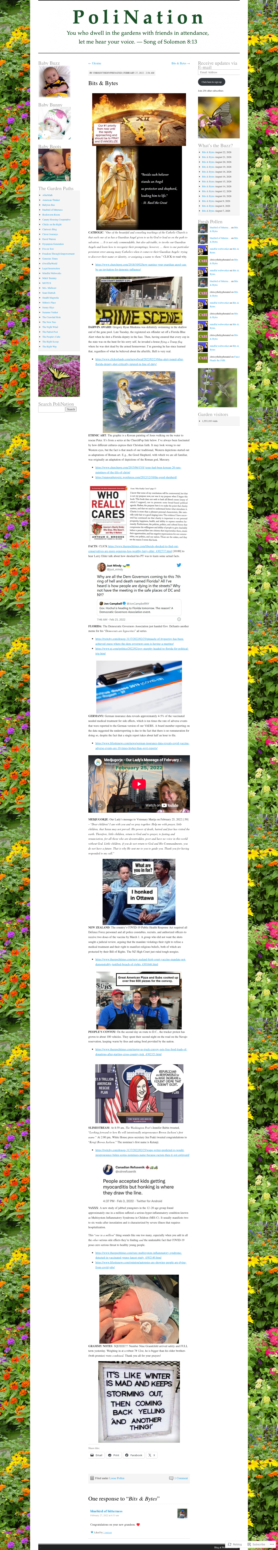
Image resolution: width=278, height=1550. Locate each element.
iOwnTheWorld (49, 263)
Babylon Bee (48, 204)
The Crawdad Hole (51, 317)
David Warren (49, 239)
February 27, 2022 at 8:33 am (104, 1515)
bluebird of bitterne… (220, 227)
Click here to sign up (212, 81)
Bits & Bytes (181, 63)
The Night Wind (50, 326)
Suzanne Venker (50, 312)
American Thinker (51, 199)
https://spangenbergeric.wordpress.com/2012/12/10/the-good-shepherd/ (136, 477)
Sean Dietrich (48, 292)
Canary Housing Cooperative (56, 219)
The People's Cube (51, 336)
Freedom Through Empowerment (58, 253)
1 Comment (181, 1478)
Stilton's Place (49, 302)
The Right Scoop (50, 341)
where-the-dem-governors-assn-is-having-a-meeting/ (144, 644)
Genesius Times (50, 258)
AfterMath (47, 195)
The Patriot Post (50, 331)
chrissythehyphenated (107, 72)
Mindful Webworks (51, 273)
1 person (107, 1532)
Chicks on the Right (51, 224)
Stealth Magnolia (50, 297)
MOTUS (46, 283)
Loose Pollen (116, 1478)
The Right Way (49, 346)
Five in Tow (48, 248)
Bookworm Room (51, 214)
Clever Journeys (50, 234)
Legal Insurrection (51, 268)
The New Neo (49, 322)
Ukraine (94, 63)
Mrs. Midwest (49, 287)
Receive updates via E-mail (217, 65)
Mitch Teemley (49, 278)
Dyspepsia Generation (53, 243)
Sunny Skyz (48, 307)
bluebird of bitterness (106, 1511)
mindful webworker (219, 248)
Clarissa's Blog (49, 229)
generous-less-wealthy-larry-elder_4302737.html (144, 551)
